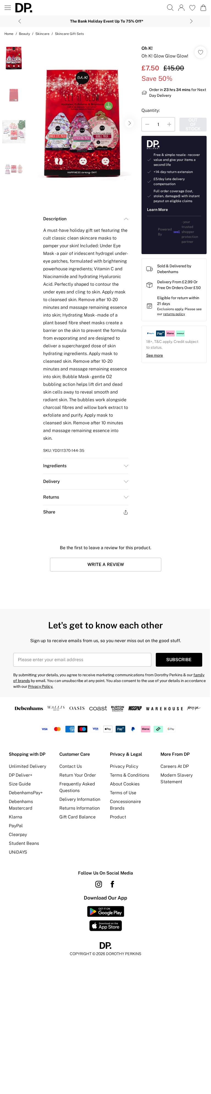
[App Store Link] (105, 918)
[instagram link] (98, 884)
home (8, 34)
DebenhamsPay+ (26, 792)
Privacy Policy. (40, 686)
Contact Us (70, 766)
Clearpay (18, 834)
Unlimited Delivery (27, 766)
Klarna (15, 817)
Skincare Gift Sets (69, 34)
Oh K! (146, 48)
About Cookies (125, 784)
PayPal (16, 825)
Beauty (24, 34)
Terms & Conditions (129, 775)
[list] (82, 123)
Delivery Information (79, 799)
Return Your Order (77, 775)
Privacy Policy (124, 766)
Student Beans (24, 843)
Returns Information (79, 808)
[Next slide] (191, 21)
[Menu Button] (7, 7)
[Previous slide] (19, 21)
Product (118, 817)
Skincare (42, 34)
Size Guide (20, 784)
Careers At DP (174, 766)
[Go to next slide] (129, 123)
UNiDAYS (18, 852)
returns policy (174, 314)
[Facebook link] (112, 884)
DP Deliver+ (20, 775)
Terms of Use (123, 792)
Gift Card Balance (77, 817)
